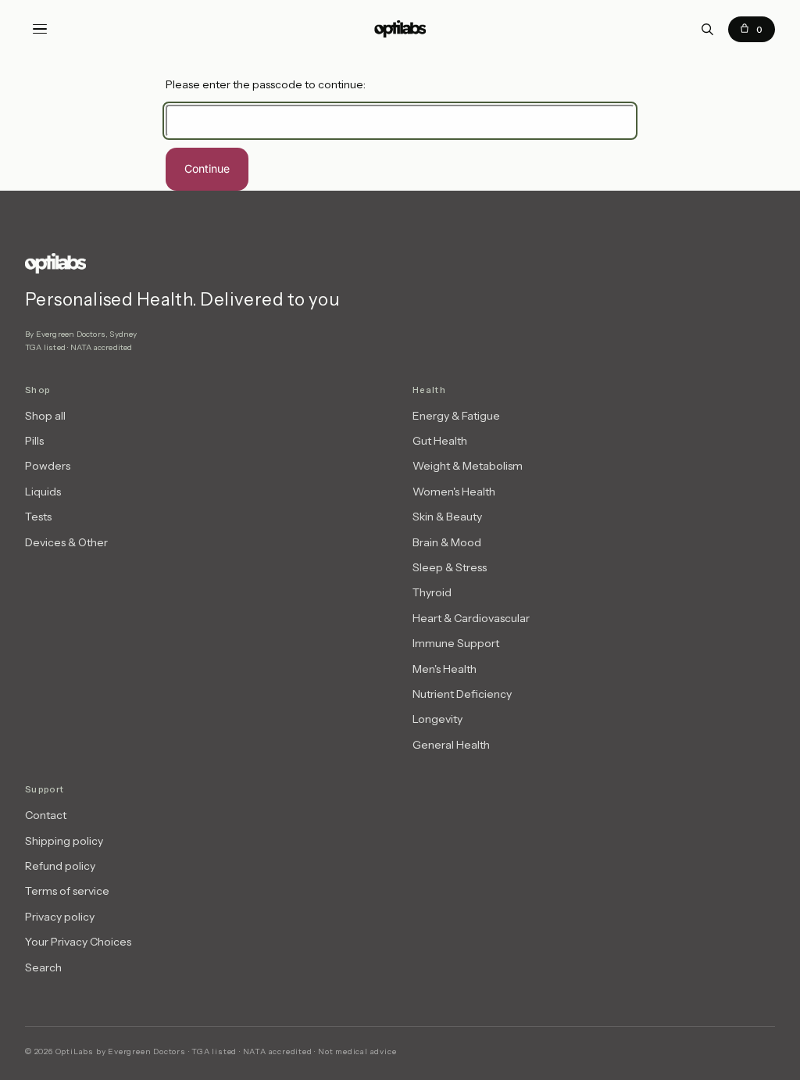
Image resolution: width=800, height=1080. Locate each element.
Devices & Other (66, 542)
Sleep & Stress (449, 567)
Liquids (43, 492)
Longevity (437, 719)
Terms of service (67, 891)
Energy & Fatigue (456, 416)
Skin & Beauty (447, 517)
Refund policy (60, 866)
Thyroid (432, 592)
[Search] (707, 29)
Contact (45, 815)
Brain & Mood (446, 542)
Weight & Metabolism (467, 466)
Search (43, 967)
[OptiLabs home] (400, 29)
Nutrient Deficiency (462, 694)
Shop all (45, 416)
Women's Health (453, 492)
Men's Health (444, 669)
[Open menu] (40, 29)
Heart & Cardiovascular (471, 618)
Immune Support (455, 643)
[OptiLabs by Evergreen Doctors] (212, 263)
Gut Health (439, 441)
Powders (47, 466)
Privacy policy (60, 917)
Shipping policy (64, 841)
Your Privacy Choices (78, 942)
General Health (451, 745)
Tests (38, 517)
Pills (34, 441)
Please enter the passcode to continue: (266, 84)
